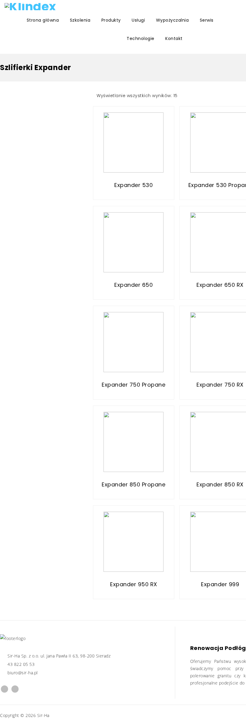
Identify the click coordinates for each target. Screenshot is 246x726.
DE (42, 38)
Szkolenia (80, 20)
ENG (7, 38)
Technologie (140, 38)
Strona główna (43, 20)
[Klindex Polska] (31, 6)
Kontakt (174, 38)
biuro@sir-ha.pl (23, 672)
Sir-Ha (43, 715)
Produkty (111, 20)
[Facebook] (4, 689)
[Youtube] (15, 689)
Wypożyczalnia (172, 20)
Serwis (207, 20)
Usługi (138, 20)
